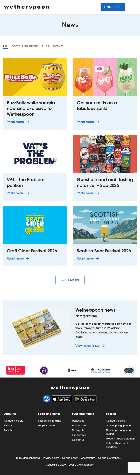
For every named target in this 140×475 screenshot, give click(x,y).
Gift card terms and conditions (117, 445)
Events (58, 46)
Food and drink (25, 46)
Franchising (78, 420)
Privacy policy (51, 457)
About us (10, 414)
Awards (8, 425)
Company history (13, 420)
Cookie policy (70, 457)
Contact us (78, 439)
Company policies (116, 420)
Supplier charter (46, 425)
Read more (18, 122)
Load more (70, 280)
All (5, 46)
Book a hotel (79, 425)
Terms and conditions (28, 457)
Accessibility (88, 457)
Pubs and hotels (83, 414)
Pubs (45, 46)
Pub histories (79, 435)
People (8, 430)
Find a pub (113, 7)
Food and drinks (49, 414)
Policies (111, 414)
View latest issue (88, 346)
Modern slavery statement (120, 438)
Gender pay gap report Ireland (119, 432)
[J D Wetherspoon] (26, 7)
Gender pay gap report (119, 425)
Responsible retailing (49, 420)
